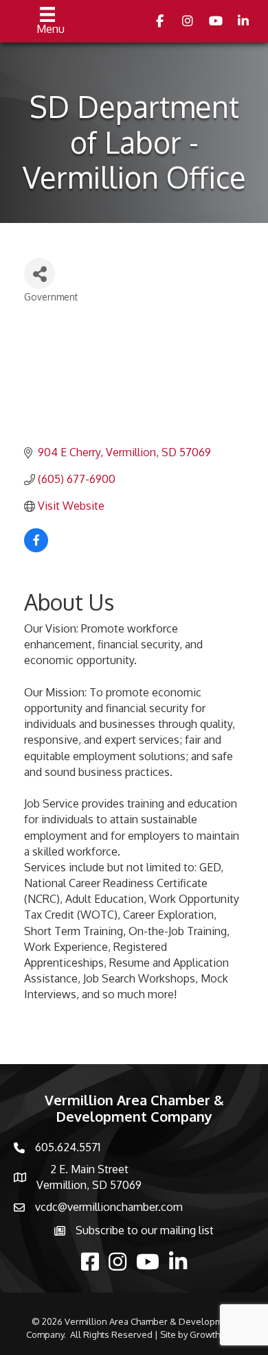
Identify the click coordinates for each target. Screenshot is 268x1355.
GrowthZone (216, 1334)
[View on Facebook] (36, 548)
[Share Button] (39, 273)
